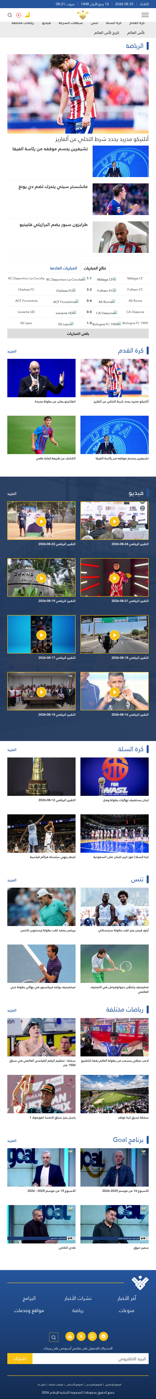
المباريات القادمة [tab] (63, 268)
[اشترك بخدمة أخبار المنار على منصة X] (81, 1337)
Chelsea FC (26, 289)
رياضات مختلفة (23, 22)
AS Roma (135, 301)
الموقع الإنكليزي (113, 1384)
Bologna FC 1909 (135, 323)
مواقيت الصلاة (56, 1384)
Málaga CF (135, 278)
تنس (94, 22)
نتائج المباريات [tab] (95, 268)
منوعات (126, 1310)
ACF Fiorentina (26, 301)
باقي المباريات (78, 333)
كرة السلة (113, 22)
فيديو (46, 22)
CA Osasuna (135, 312)
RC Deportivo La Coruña (26, 278)
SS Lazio (26, 323)
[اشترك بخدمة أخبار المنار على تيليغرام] (103, 1337)
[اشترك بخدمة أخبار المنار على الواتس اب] (92, 1337)
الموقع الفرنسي (94, 1384)
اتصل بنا (42, 1384)
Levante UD (26, 312)
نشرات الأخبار (78, 1298)
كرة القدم (137, 22)
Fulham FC (135, 289)
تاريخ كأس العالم (106, 32)
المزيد (11, 351)
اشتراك (20, 1358)
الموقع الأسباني (74, 1384)
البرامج (29, 1298)
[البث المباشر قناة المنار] (70, 1337)
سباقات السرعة (71, 22)
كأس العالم (136, 32)
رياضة (78, 1310)
